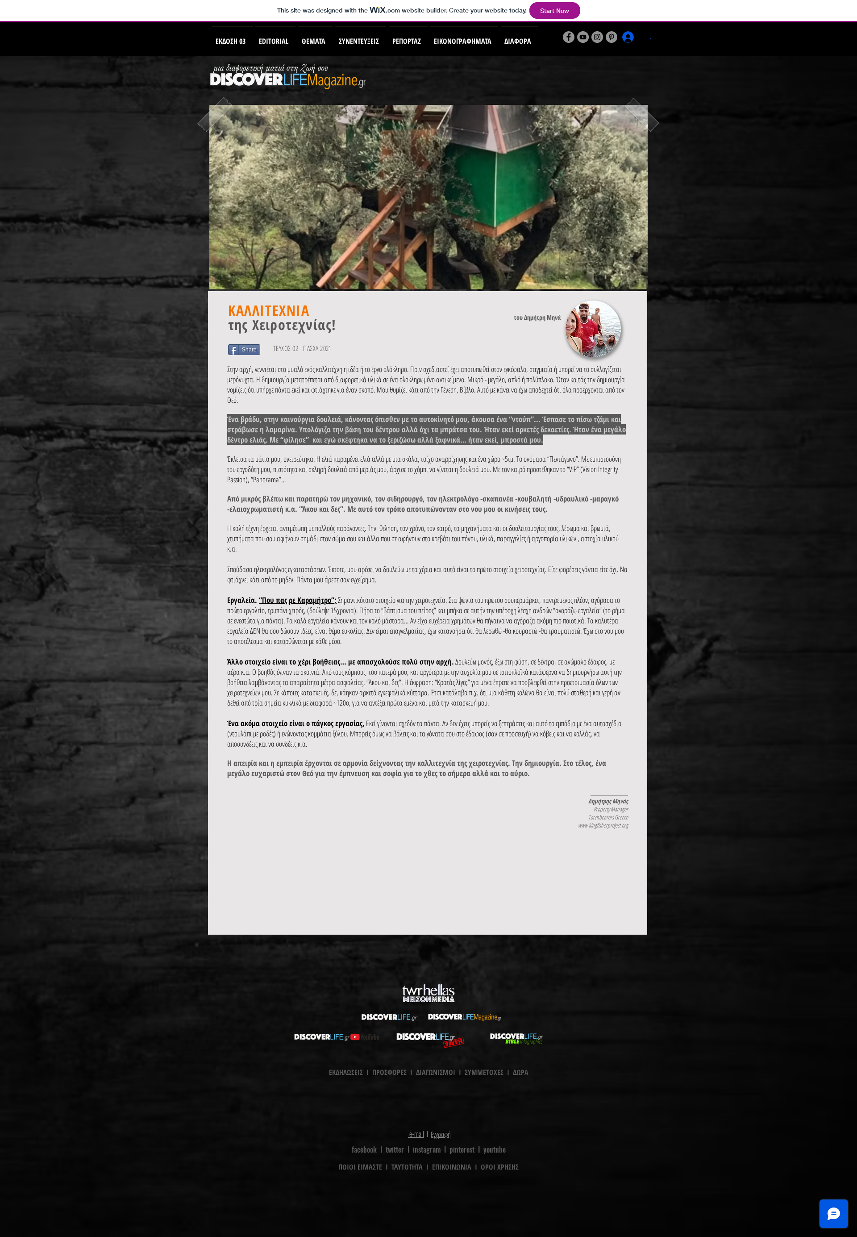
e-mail (416, 1133)
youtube (494, 1149)
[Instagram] (597, 37)
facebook (364, 1149)
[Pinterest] (611, 37)
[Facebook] (568, 37)
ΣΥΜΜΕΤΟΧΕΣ (484, 1072)
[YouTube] (583, 37)
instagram (427, 1149)
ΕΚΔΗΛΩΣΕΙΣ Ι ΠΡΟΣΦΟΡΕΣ (368, 1072)
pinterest (461, 1149)
